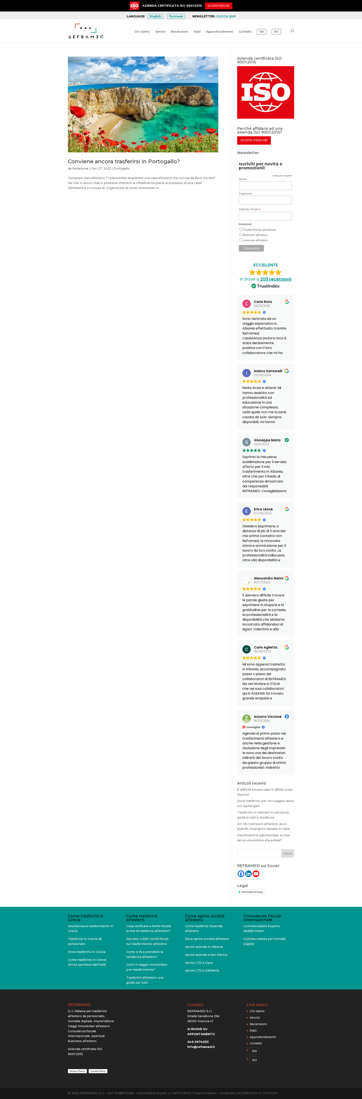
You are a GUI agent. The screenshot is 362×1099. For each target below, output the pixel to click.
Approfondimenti (219, 31)
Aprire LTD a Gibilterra (202, 970)
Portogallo (121, 168)
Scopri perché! (254, 140)
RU (276, 31)
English (155, 16)
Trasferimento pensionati (259, 229)
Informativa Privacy (252, 892)
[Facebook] (241, 873)
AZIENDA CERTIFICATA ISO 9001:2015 (172, 6)
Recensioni (179, 31)
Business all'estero (255, 235)
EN (262, 31)
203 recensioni (275, 279)
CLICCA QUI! (225, 16)
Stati (197, 31)
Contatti (245, 31)
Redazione (80, 168)
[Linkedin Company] (248, 873)
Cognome (245, 193)
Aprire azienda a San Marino (206, 955)
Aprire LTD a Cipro (199, 963)
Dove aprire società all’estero (207, 939)
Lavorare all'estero (255, 240)
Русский (176, 16)
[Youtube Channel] (256, 873)
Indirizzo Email (250, 209)
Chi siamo (142, 31)
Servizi (160, 31)
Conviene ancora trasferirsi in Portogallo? (124, 161)
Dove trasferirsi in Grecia (86, 952)
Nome (243, 179)
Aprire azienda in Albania (204, 947)
